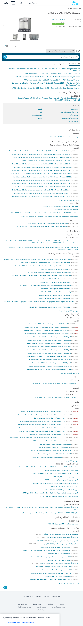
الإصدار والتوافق (73, 121)
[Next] (45, 25)
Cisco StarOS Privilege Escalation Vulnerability (56, 288)
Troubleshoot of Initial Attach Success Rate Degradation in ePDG (50, 579)
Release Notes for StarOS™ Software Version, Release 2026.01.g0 (49, 359)
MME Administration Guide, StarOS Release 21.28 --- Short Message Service (52, 74)
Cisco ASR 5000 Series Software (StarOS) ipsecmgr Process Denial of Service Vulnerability (41, 275)
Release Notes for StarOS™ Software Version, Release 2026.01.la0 (49, 369)
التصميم (40, 109)
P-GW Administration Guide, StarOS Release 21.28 (49, 418)
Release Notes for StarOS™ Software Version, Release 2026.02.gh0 (49, 337)
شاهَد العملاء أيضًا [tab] (74, 64)
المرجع (40, 118)
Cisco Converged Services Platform (66, 209)
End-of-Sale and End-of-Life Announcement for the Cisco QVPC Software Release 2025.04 (42, 167)
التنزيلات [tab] (71, 51)
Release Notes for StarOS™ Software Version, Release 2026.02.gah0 (48, 343)
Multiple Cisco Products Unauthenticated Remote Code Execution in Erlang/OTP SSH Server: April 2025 (37, 259)
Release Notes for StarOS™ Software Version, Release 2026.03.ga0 (46, 327)
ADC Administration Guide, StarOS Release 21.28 (55, 444)
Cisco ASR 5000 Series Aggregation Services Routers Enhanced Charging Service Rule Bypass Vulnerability (39, 301)
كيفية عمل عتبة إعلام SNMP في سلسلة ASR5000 (63, 524)
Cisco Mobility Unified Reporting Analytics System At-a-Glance (48, 223)
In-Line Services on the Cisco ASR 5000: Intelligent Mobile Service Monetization (42, 226)
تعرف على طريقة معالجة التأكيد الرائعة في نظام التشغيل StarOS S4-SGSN (55, 473)
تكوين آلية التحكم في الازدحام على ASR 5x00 (64, 486)
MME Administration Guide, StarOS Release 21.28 (55, 447)
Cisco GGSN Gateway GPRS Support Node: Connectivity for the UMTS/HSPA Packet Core (49, 216)
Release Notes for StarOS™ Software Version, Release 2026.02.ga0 (49, 340)
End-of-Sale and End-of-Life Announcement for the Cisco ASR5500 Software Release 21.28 (41, 187)
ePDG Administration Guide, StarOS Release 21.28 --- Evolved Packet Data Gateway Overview (46, 88)
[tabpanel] (41, 78)
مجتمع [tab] (64, 51)
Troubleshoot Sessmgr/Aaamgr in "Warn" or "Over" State (53, 566)
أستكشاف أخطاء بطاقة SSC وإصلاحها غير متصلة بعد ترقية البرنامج (58, 563)
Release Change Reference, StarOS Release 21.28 (54, 454)
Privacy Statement (13, 622)
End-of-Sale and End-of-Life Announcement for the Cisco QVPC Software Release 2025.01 (42, 180)
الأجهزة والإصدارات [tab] (53, 51)
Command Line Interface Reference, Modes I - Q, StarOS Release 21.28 (42, 411)
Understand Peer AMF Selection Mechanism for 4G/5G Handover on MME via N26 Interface (48, 467)
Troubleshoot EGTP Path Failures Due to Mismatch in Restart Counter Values (46, 550)
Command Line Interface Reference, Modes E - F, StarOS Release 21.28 (42, 431)
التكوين (40, 112)
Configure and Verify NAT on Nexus (59, 560)
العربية (4, 46)
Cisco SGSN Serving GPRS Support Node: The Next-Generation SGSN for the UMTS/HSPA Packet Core (44, 213)
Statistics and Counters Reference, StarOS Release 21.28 (47, 434)
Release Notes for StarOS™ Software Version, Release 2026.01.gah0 (48, 363)
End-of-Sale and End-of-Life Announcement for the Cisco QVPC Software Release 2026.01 (41, 164)
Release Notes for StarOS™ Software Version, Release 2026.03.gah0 (45, 324)
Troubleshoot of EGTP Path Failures (59, 553)
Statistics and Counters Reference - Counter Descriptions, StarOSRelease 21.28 (36, 437)
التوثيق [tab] (78, 51)
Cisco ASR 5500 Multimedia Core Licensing (64, 137)
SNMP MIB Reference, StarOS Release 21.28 (47, 457)
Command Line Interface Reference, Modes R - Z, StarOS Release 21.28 (42, 424)
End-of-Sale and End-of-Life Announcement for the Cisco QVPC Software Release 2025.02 (42, 177)
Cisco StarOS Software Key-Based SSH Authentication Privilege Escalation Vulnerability (43, 266)
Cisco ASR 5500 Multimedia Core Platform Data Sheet (61, 206)
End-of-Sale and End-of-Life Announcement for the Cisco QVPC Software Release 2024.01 (41, 196)
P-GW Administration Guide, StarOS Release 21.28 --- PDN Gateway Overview (52, 80)
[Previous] (3, 25)
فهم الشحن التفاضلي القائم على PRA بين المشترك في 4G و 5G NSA (55, 397)
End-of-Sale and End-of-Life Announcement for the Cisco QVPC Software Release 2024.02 (41, 193)
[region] (30, 620)
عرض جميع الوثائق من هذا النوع (70, 200)
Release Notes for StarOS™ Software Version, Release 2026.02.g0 (49, 346)
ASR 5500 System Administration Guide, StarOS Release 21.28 (50, 450)
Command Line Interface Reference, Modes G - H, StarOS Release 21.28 (42, 421)
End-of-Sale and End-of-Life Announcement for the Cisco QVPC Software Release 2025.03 (41, 170)
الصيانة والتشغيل (37, 115)
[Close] (57, 616)
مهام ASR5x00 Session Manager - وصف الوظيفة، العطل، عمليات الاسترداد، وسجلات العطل (50, 512)
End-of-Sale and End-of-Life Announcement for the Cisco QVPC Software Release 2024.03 (41, 190)
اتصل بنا (15, 46)
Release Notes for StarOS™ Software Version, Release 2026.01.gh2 (49, 350)
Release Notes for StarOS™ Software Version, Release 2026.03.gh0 (46, 330)
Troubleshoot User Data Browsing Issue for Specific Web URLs (50, 573)
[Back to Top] (5, 587)
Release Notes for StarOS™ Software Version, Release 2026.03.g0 (46, 333)
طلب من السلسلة (58, 23)
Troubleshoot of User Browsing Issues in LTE (56, 570)
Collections (74, 109)
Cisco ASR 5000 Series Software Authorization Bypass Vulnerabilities (49, 272)
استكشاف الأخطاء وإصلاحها (70, 118)
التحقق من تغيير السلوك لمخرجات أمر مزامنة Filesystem (57, 540)
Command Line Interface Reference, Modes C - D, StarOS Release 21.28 (42, 415)
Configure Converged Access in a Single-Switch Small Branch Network (55, 483)
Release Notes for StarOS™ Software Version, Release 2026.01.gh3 (49, 353)
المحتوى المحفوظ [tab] (58, 64)
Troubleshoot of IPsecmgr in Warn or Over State (55, 547)
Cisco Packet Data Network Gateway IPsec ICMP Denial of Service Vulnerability (45, 262)
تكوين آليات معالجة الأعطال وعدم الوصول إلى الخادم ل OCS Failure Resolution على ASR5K (50, 493)
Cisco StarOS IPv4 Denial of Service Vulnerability (55, 282)
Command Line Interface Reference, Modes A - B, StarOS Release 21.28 (42, 428)
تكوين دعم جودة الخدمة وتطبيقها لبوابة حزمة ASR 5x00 (61, 480)
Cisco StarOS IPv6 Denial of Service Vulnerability (55, 295)
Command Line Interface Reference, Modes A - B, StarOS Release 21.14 (54, 383)
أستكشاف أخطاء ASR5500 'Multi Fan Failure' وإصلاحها (61, 537)
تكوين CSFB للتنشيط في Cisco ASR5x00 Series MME (61, 490)
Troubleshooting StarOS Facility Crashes (58, 576)
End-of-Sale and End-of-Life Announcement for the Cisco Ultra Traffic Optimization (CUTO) (41, 154)
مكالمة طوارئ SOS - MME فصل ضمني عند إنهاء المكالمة (60, 534)
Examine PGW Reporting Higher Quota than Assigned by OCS (51, 557)
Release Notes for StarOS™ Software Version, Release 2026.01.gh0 (49, 356)
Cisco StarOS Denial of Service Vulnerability (57, 279)
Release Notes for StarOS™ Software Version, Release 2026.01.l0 (49, 366)
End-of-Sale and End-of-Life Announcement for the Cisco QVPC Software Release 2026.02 (42, 157)
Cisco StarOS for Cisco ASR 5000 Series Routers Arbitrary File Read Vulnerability (45, 285)
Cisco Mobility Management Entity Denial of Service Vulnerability (50, 307)
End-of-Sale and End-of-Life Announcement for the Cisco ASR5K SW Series (46, 161)
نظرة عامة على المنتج (58, 19)
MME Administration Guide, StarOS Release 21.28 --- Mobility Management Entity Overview (47, 77)
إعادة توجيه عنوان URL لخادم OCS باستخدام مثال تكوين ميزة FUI (58, 496)
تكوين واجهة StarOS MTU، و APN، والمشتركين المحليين (61, 470)
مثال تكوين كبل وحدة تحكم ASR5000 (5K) (65, 477)
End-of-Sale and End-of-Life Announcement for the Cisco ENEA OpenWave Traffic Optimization (40, 174)
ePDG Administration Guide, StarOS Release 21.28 (49, 441)
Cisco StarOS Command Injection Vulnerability (56, 269)
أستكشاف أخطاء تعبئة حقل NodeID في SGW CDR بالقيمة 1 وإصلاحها (57, 544)
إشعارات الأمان (73, 115)
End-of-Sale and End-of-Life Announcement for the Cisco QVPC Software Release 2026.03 (38, 151)
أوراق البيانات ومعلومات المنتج (69, 112)
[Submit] (5, 57)
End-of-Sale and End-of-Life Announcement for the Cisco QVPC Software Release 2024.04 (41, 183)
